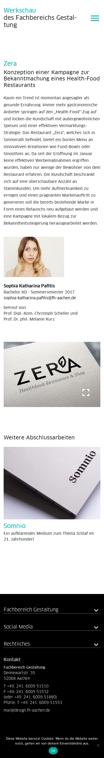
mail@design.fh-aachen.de (27, 710)
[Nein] (98, 745)
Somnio (15, 526)
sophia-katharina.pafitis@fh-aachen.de (40, 298)
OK (53, 751)
